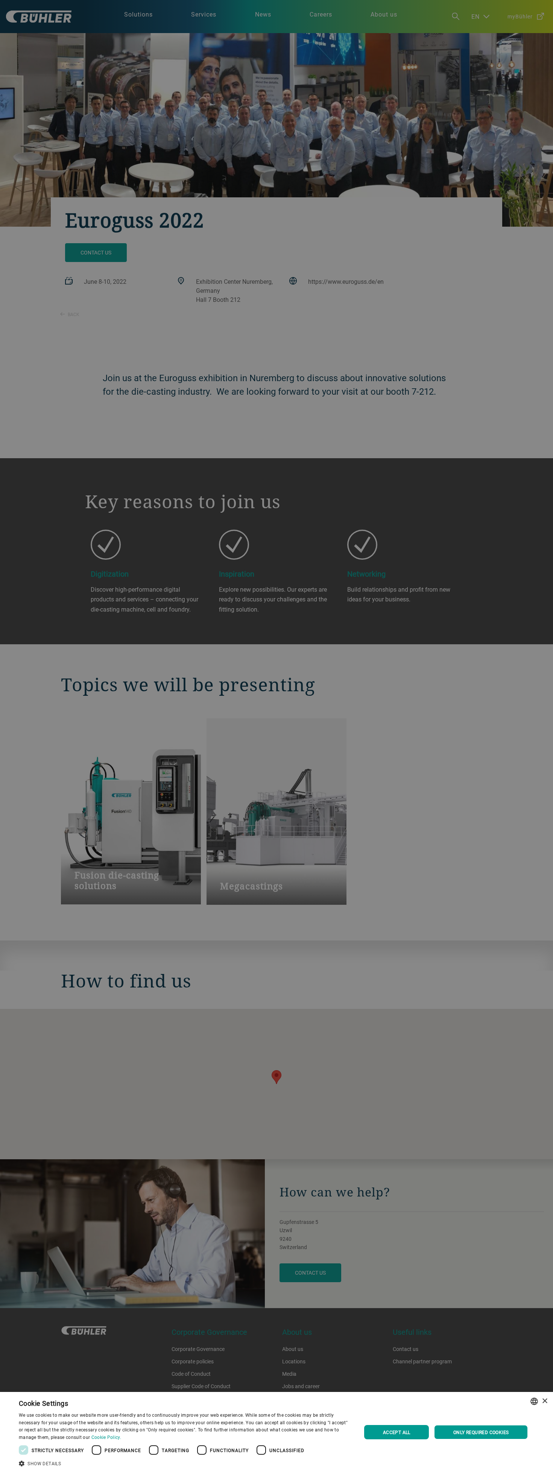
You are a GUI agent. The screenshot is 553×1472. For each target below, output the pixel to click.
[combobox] (534, 1401)
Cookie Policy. (106, 1437)
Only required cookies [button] (481, 1432)
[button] (185, 1462)
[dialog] (276, 1432)
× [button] (544, 1401)
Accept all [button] (396, 1432)
